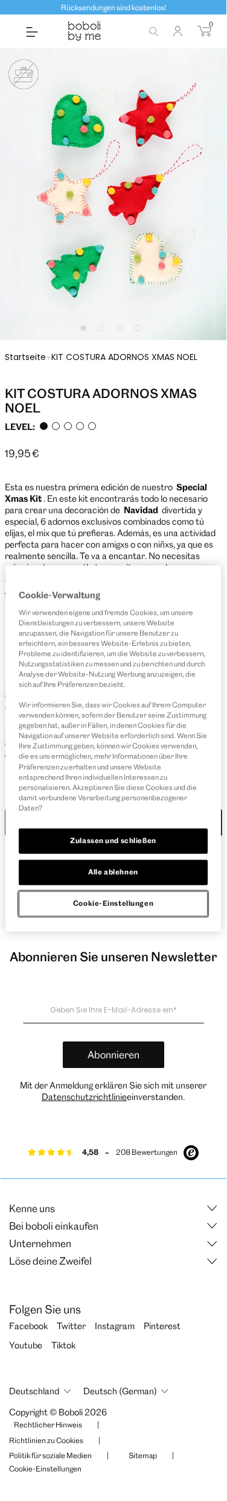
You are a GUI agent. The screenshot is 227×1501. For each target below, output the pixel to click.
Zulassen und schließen (113, 840)
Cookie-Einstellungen (113, 903)
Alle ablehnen (113, 871)
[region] (112, 749)
